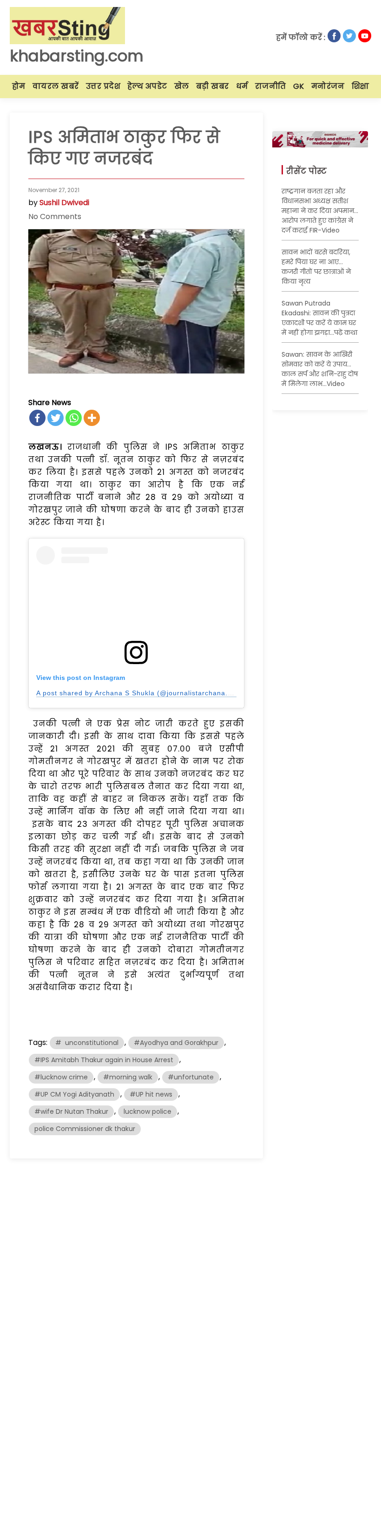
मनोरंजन (328, 86)
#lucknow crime (61, 1077)
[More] (92, 418)
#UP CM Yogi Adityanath (74, 1094)
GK (298, 86)
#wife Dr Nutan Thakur (71, 1111)
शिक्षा (360, 86)
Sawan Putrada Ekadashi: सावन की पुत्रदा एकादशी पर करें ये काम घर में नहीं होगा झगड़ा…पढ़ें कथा (319, 318)
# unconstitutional (86, 1042)
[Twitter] (55, 418)
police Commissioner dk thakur (84, 1128)
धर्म (242, 86)
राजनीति (270, 86)
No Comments (54, 216)
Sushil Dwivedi (64, 202)
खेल (181, 86)
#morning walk (127, 1077)
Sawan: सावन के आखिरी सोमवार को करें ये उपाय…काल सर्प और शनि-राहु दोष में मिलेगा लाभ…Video (320, 369)
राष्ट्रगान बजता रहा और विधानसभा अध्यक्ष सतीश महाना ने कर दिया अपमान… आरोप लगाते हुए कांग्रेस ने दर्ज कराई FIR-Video (320, 210)
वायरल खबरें (56, 86)
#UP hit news (151, 1094)
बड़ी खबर (212, 86)
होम (19, 86)
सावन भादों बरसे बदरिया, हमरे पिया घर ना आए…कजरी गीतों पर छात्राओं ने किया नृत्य (316, 266)
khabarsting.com (77, 56)
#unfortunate (191, 1077)
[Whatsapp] (74, 418)
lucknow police (147, 1111)
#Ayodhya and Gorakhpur (176, 1042)
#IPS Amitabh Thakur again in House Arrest (103, 1060)
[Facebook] (37, 418)
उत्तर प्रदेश (103, 86)
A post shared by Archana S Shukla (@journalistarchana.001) (139, 693)
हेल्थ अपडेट (147, 86)
